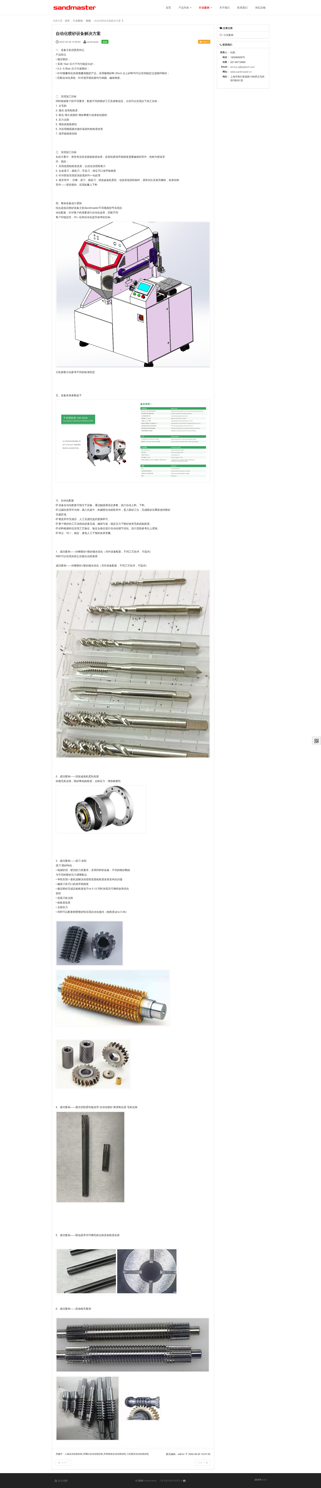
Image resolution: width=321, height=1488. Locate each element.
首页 (168, 7)
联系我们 (242, 7)
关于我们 (224, 7)
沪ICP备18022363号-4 (171, 1480)
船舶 (88, 20)
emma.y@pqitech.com (242, 67)
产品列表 (184, 7)
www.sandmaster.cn (241, 71)
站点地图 (62, 1480)
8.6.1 (260, 1479)
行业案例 (204, 7)
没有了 (65, 1462)
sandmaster (150, 1480)
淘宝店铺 (260, 7)
